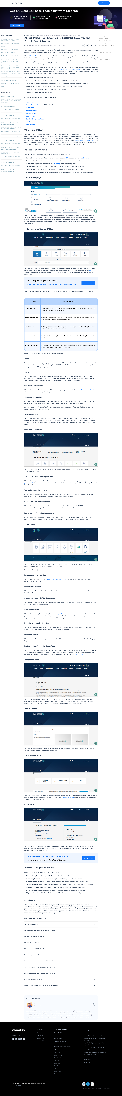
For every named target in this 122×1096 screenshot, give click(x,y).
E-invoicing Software (60, 1036)
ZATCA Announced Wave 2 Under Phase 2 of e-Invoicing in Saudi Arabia (11, 105)
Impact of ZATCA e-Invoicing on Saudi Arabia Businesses (10, 153)
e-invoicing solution (58, 614)
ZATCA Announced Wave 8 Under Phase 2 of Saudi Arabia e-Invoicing (11, 144)
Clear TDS (57, 1063)
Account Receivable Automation (63, 1044)
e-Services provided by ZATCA (106, 45)
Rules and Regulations (105, 59)
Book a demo (16, 25)
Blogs (85, 1033)
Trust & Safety (40, 1041)
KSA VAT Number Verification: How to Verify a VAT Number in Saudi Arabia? (11, 79)
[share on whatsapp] (96, 45)
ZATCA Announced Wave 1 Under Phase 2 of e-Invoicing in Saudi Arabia (11, 128)
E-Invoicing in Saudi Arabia (7, 96)
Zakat (91, 270)
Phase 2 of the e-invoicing (70, 69)
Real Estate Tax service (105, 52)
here (34, 850)
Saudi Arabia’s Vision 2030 (85, 140)
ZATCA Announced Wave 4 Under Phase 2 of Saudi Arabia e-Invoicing (11, 114)
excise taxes (85, 158)
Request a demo (88, 283)
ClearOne (57, 1066)
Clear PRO (57, 1060)
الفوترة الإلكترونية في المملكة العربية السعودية (95, 1035)
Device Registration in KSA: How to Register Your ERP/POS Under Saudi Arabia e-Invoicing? (11, 85)
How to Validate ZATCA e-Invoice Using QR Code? (11, 132)
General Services (104, 57)
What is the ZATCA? (103, 38)
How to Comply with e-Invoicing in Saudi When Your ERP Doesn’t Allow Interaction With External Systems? (10, 67)
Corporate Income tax (105, 54)
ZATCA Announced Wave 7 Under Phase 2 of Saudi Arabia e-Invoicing (11, 139)
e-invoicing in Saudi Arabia (56, 579)
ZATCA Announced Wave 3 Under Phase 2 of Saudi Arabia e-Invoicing (11, 110)
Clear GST (57, 1052)
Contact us (40, 1035)
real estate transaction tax (86, 390)
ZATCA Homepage (103, 43)
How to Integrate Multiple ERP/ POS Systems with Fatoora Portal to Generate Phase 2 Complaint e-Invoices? (10, 51)
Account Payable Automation (62, 1046)
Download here (89, 858)
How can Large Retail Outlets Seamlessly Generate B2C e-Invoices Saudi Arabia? (11, 72)
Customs (102, 50)
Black (55, 1074)
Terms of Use (16, 1087)
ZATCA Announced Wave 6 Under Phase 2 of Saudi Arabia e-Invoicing (11, 123)
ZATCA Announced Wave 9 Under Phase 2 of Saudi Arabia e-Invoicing (11, 157)
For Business (87, 1059)
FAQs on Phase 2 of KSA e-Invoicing (9, 136)
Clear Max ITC (58, 1055)
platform (31, 639)
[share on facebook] (88, 45)
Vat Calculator (88, 1057)
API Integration (58, 1038)
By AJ (25, 45)
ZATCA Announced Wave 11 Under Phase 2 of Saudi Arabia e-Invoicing (11, 166)
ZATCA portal (32, 56)
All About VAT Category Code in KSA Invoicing (9, 56)
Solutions (49, 3)
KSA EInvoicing (34, 35)
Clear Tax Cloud (58, 1058)
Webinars (87, 1030)
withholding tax (68, 797)
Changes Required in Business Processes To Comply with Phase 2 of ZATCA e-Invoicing (11, 61)
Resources (58, 3)
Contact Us (79, 3)
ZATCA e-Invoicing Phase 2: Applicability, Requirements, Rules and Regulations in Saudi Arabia (11, 101)
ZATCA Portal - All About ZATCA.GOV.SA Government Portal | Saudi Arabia (60, 35)
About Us (41, 3)
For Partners (87, 1062)
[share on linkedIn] (84, 45)
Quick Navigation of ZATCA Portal (107, 36)
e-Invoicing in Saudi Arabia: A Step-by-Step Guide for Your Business (10, 40)
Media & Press (40, 1038)
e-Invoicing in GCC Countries (8, 76)
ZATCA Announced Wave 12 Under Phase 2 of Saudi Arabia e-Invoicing (11, 170)
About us (39, 1033)
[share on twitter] (92, 45)
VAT (67, 158)
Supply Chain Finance (60, 1041)
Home (26, 35)
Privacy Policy (17, 1085)
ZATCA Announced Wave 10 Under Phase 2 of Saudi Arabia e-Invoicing (11, 161)
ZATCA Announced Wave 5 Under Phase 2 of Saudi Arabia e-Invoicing (11, 119)
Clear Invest (57, 1071)
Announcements (69, 3)
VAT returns (79, 654)
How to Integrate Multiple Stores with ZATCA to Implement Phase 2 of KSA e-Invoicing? (10, 45)
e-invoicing (56, 163)
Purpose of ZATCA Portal (105, 40)
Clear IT (56, 1068)
